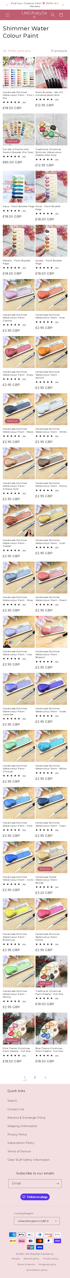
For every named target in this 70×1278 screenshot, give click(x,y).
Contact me (15, 1109)
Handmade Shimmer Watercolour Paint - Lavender (15, 711)
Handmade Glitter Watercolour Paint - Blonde (47, 880)
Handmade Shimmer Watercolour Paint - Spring (15, 994)
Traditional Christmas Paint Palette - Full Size (49, 992)
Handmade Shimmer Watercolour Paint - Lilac (17, 653)
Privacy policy (50, 1258)
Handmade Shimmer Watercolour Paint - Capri (50, 824)
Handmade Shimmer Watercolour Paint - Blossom (47, 654)
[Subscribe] (57, 1183)
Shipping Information (22, 1126)
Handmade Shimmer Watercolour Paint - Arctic (18, 878)
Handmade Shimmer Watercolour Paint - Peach (51, 599)
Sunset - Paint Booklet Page (48, 262)
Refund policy (31, 1258)
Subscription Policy (20, 1143)
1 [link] (25, 1077)
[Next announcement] (63, 5)
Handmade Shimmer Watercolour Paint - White (51, 430)
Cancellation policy (36, 1270)
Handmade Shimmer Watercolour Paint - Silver (18, 599)
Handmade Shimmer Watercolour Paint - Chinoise (15, 768)
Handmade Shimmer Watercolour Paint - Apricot (47, 374)
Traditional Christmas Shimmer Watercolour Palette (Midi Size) (48, 152)
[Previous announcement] (7, 5)
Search (12, 1100)
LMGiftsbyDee (32, 1254)
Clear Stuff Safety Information (28, 1159)
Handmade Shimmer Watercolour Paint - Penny (51, 484)
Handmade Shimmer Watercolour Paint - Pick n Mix (18, 95)
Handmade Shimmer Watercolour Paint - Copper (15, 543)
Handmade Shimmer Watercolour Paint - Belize (51, 767)
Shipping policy (48, 1264)
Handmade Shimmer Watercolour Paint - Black (18, 430)
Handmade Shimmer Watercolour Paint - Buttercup (15, 937)
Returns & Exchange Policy (26, 1117)
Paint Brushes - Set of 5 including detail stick (49, 94)
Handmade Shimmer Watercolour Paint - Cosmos (15, 317)
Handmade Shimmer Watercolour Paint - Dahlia (47, 937)
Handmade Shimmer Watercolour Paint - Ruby (18, 373)
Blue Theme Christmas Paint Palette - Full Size (49, 1050)
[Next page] (45, 1078)
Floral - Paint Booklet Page (48, 208)
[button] (7, 15)
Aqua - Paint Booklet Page (18, 206)
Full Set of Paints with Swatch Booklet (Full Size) (18, 151)
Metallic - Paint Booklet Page (16, 262)
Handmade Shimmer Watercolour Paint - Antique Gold (15, 486)
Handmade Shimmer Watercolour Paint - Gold (50, 541)
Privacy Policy (17, 1134)
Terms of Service (19, 1151)
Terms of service (26, 1264)
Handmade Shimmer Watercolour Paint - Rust (50, 316)
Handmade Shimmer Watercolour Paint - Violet (50, 710)
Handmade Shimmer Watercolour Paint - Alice (17, 824)
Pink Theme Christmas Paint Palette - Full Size (17, 1050)
